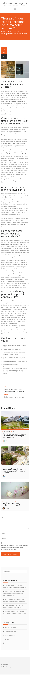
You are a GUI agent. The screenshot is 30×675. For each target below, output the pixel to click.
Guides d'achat (9, 643)
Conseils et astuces (13, 31)
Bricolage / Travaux (10, 627)
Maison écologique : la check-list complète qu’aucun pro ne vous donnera (14, 436)
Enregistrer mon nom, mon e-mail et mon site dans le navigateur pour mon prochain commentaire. (14, 547)
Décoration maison (10, 635)
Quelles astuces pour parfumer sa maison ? (11, 504)
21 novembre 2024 (8, 501)
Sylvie (8, 508)
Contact (5, 664)
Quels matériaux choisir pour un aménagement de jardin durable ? (14, 471)
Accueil (3, 31)
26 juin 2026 (7, 432)
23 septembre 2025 (8, 467)
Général (7, 639)
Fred (8, 441)
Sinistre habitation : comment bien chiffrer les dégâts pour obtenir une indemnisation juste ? (13, 593)
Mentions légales (8, 667)
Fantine (8, 476)
